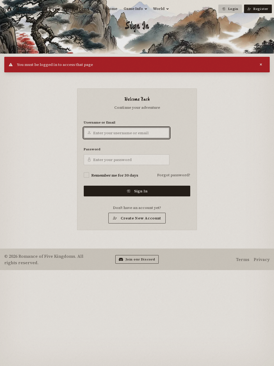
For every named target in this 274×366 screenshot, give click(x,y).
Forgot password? (173, 175)
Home (111, 8)
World (159, 8)
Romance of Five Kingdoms (53, 9)
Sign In (141, 191)
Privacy (262, 259)
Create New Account (141, 218)
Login (233, 9)
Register (260, 9)
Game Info (133, 8)
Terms (242, 259)
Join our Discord (140, 259)
